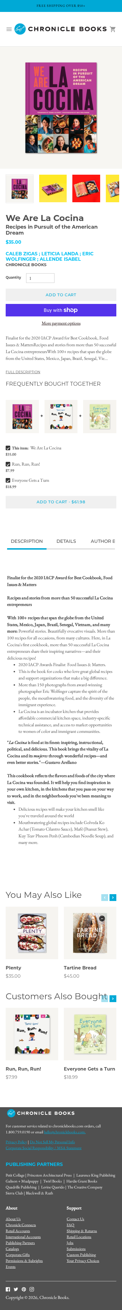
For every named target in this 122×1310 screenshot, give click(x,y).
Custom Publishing (81, 1254)
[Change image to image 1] (19, 188)
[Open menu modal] (9, 29)
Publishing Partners (20, 1242)
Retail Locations (79, 1236)
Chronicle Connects (21, 1224)
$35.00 (13, 976)
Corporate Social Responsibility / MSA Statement (43, 1147)
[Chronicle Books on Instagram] (32, 1288)
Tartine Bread (80, 968)
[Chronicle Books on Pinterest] (24, 1288)
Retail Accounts (18, 1230)
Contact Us (75, 1218)
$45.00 (71, 976)
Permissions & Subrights (24, 1260)
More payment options (61, 323)
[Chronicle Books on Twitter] (16, 1288)
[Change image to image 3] (86, 188)
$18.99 (71, 1077)
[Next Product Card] (113, 897)
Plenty (13, 968)
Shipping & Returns (82, 1230)
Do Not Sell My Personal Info (52, 1141)
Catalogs (12, 1248)
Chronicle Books (26, 265)
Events (11, 1266)
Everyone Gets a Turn (30, 480)
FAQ (70, 1224)
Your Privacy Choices (83, 1260)
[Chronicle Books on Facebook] (8, 1288)
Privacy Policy (16, 1141)
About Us (13, 1218)
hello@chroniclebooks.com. (65, 1131)
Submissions (76, 1248)
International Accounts (23, 1236)
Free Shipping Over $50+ (61, 5)
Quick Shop (32, 947)
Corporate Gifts (18, 1254)
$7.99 (11, 1077)
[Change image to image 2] (53, 188)
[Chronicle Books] (61, 29)
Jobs (70, 1242)
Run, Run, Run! (26, 464)
